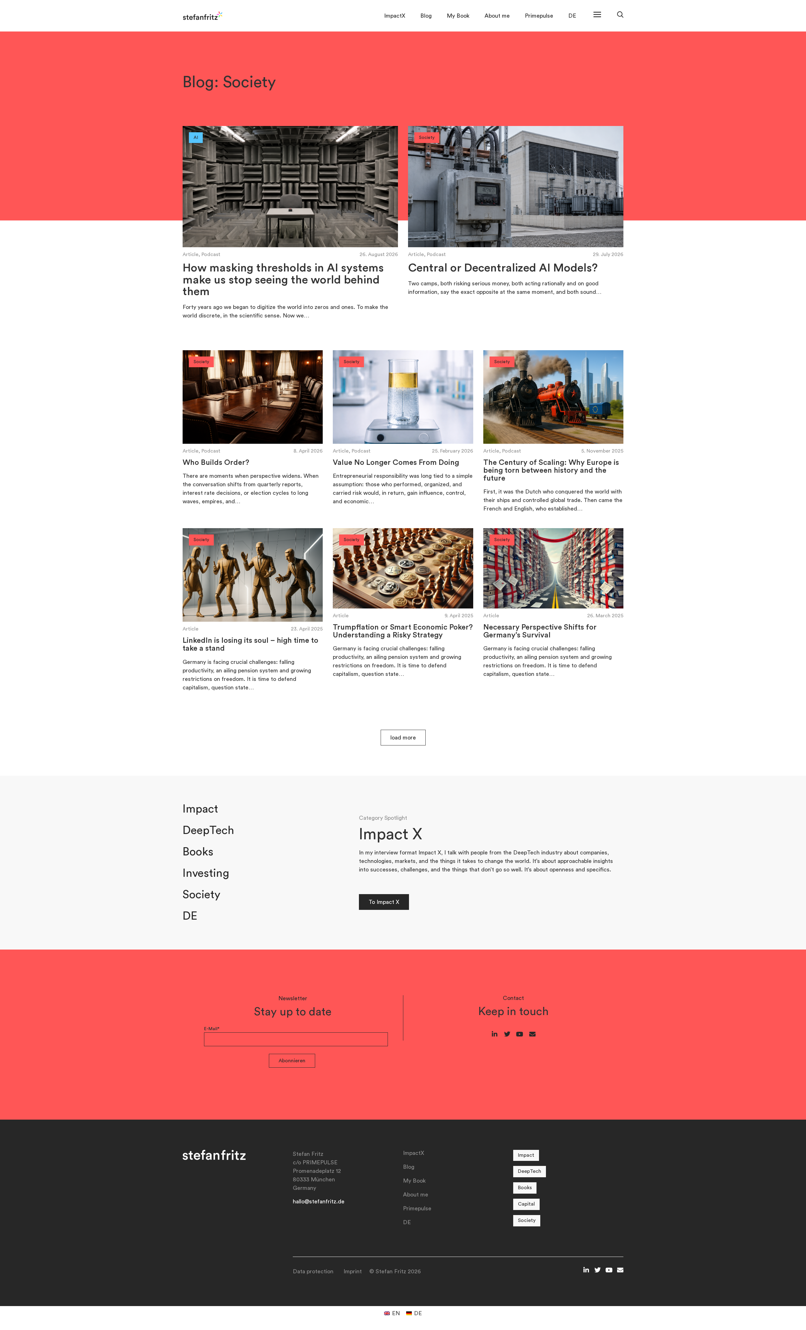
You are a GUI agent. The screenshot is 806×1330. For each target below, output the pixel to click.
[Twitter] (507, 1034)
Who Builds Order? (216, 462)
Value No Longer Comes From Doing (396, 462)
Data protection (313, 1271)
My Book (458, 16)
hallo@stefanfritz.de (318, 1201)
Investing (206, 873)
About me (497, 16)
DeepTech (208, 830)
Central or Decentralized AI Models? (503, 268)
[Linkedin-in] (494, 1034)
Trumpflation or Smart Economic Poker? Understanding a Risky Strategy (403, 631)
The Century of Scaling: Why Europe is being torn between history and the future (551, 470)
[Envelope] (532, 1034)
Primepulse (539, 16)
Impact (200, 809)
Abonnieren (292, 1060)
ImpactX (394, 16)
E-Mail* (211, 1029)
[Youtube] (520, 1034)
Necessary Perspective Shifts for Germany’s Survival (540, 631)
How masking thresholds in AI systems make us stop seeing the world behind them (283, 280)
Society (201, 895)
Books (198, 852)
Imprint (352, 1271)
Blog (426, 16)
